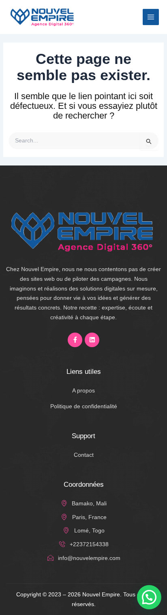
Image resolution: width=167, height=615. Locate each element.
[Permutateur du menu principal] (151, 17)
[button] (149, 597)
